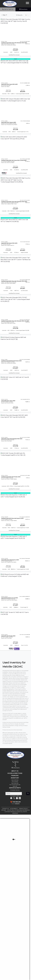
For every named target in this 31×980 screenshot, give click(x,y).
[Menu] (27, 3)
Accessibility (14, 808)
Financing (15, 775)
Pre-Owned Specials (15, 784)
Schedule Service (14, 790)
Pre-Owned (15, 781)
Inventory (15, 778)
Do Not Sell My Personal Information (18, 810)
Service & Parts (15, 788)
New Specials (14, 783)
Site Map (3, 810)
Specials (15, 786)
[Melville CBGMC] (10, 3)
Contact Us (5, 808)
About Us (14, 771)
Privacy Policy (23, 808)
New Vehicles (14, 780)
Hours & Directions (14, 773)
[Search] (28, 793)
